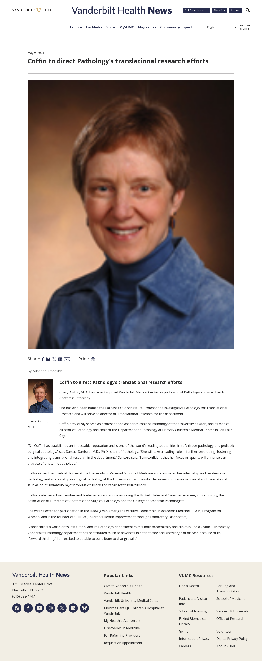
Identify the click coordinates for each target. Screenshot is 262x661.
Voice (110, 27)
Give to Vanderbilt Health (123, 586)
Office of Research (230, 618)
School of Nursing (193, 611)
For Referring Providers (122, 635)
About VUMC (226, 646)
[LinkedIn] (73, 608)
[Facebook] (28, 608)
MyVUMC (126, 27)
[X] (62, 608)
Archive (235, 10)
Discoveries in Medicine (122, 628)
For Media (94, 27)
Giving (184, 631)
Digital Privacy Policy (232, 638)
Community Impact (176, 27)
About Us (219, 10)
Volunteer (224, 631)
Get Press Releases (196, 10)
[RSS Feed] (16, 608)
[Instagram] (50, 608)
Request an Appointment (123, 643)
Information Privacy (194, 638)
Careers (185, 646)
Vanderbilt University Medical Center (132, 600)
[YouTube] (39, 608)
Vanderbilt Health (117, 593)
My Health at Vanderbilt (122, 620)
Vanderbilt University (232, 611)
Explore (76, 27)
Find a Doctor (189, 586)
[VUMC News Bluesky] (84, 608)
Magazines (147, 27)
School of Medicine (230, 598)
